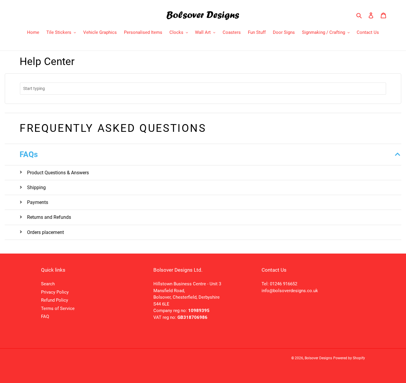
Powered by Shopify (349, 358)
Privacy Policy (55, 292)
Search (48, 284)
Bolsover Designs (318, 358)
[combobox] (203, 89)
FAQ (45, 316)
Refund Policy (54, 300)
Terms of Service (58, 308)
